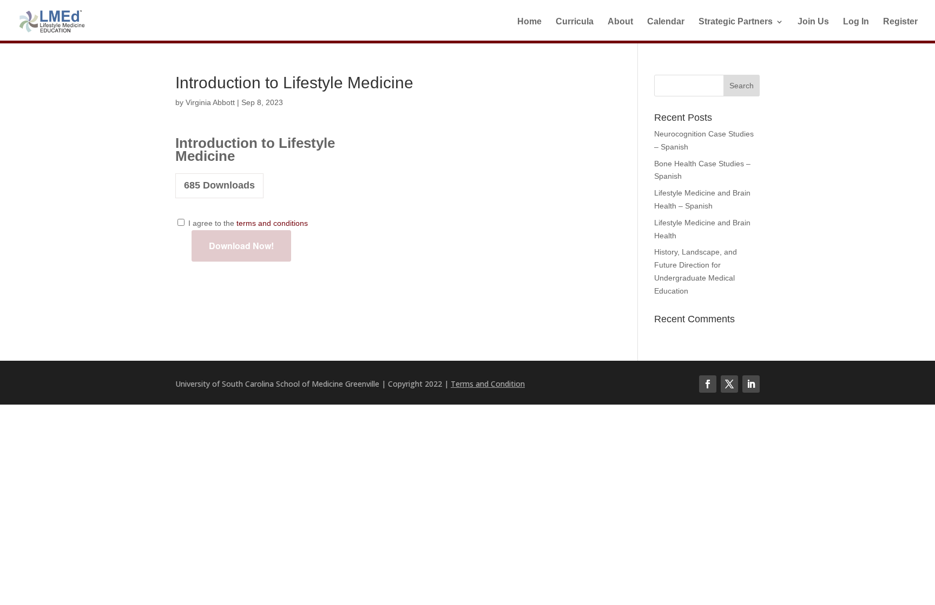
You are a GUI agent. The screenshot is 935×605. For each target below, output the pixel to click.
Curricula (575, 22)
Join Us (813, 22)
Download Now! (241, 245)
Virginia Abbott (210, 102)
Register (900, 22)
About (620, 22)
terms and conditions (272, 223)
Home (529, 22)
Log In (856, 22)
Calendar (665, 22)
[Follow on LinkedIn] (751, 384)
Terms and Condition (488, 384)
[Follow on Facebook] (707, 384)
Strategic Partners (736, 22)
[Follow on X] (729, 384)
